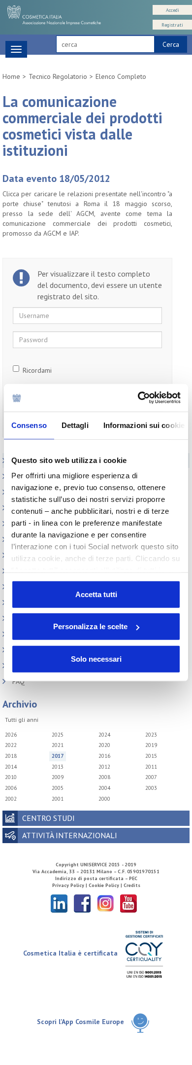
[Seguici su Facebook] (82, 903)
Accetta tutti (96, 594)
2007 (151, 777)
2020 (104, 745)
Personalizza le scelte (90, 626)
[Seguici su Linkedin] (59, 903)
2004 (104, 787)
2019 (151, 745)
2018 (11, 755)
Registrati (172, 25)
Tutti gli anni (21, 719)
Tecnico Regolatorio (58, 76)
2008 (104, 777)
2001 (58, 798)
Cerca (170, 44)
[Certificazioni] (144, 954)
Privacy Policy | (70, 885)
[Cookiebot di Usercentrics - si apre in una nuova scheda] (138, 397)
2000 (104, 798)
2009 (58, 777)
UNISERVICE (93, 864)
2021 (58, 745)
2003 (151, 787)
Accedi (172, 10)
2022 (11, 745)
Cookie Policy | (106, 885)
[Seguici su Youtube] (128, 903)
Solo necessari (96, 658)
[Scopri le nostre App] (140, 1022)
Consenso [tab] (29, 425)
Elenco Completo (121, 76)
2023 (151, 734)
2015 (151, 755)
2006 (11, 787)
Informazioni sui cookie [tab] (144, 425)
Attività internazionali (69, 835)
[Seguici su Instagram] (105, 903)
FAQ (18, 681)
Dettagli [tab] (75, 425)
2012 (104, 766)
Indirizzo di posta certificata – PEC (96, 878)
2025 (58, 734)
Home (11, 76)
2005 (58, 787)
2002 (11, 798)
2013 (58, 766)
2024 (104, 734)
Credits (132, 885)
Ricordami (37, 370)
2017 (58, 755)
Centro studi (48, 818)
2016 (104, 755)
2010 (11, 777)
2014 (11, 766)
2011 (151, 766)
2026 (11, 734)
